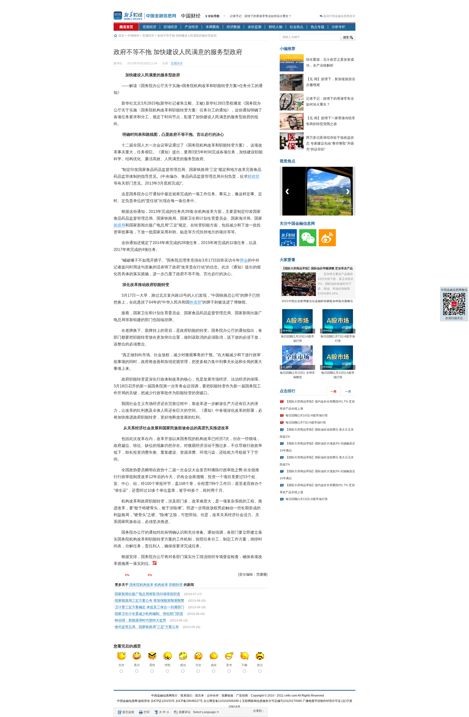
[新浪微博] (328, 245)
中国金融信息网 (127, 701)
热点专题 (317, 27)
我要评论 (185, 712)
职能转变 (176, 585)
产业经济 (191, 27)
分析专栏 (338, 27)
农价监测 (254, 27)
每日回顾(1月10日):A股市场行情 (307, 415)
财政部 (253, 176)
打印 (146, 712)
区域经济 (170, 27)
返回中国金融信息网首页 (339, 16)
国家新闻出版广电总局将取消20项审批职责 (147, 594)
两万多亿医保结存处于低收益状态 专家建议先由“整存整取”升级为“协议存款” (330, 143)
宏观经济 (149, 27)
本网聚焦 (212, 27)
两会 (244, 260)
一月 (348, 391)
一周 (333, 391)
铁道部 (195, 302)
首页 (121, 35)
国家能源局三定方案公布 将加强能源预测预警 (149, 600)
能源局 (119, 225)
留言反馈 (128, 712)
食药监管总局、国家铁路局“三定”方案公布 (147, 627)
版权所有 (144, 701)
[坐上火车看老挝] (325, 214)
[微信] (309, 245)
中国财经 (191, 16)
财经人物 (275, 27)
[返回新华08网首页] (155, 563)
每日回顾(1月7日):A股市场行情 (306, 422)
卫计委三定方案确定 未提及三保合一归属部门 (149, 607)
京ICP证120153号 (163, 701)
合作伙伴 (213, 695)
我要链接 (227, 695)
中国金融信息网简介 (164, 695)
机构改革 (161, 585)
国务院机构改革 (141, 585)
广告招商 (242, 695)
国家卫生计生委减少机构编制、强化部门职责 (149, 614)
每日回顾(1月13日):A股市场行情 (307, 499)
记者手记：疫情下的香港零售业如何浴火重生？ (260, 16)
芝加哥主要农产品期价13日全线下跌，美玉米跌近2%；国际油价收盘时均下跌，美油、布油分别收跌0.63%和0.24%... (335, 283)
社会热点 (296, 27)
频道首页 (126, 27)
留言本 (199, 695)
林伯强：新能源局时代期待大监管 (140, 620)
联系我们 (186, 695)
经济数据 (233, 27)
